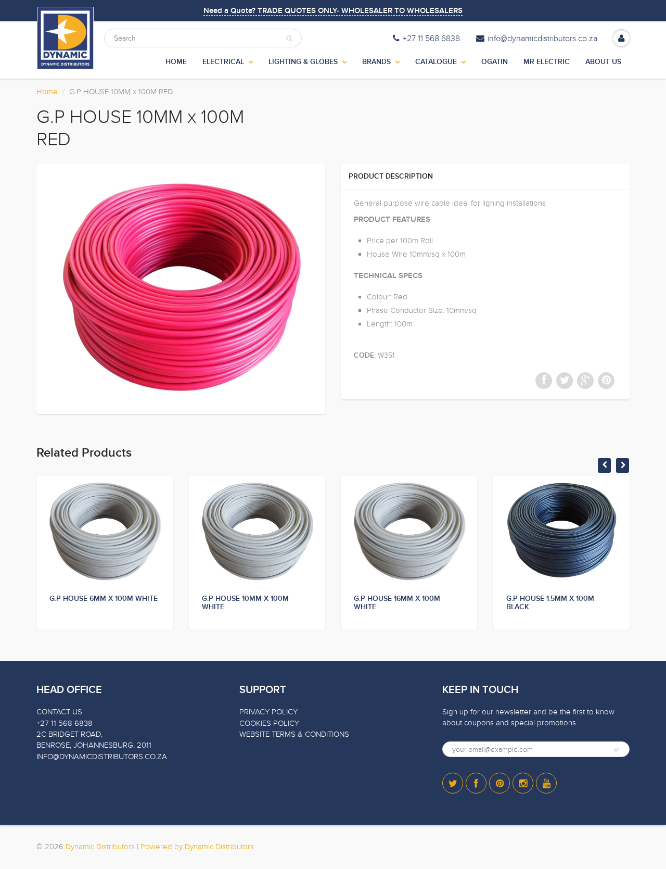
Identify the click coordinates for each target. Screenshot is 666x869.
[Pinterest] (499, 783)
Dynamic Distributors (100, 846)
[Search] (289, 38)
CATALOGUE (436, 62)
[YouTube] (546, 783)
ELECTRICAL (223, 62)
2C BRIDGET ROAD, (69, 734)
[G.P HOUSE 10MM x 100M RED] (180, 287)
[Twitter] (452, 783)
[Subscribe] (616, 749)
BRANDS (376, 62)
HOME (176, 62)
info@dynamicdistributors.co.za (542, 38)
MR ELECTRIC (546, 62)
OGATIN (494, 62)
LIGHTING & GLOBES (303, 62)
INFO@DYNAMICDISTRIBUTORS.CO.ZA (101, 756)
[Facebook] (476, 783)
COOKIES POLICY (269, 723)
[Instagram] (523, 783)
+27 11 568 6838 (431, 38)
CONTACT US (59, 711)
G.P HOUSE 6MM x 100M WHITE (103, 598)
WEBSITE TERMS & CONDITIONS (294, 734)
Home (47, 91)
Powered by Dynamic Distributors (197, 846)
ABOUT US (603, 62)
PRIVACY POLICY (268, 711)
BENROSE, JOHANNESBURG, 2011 (93, 745)
